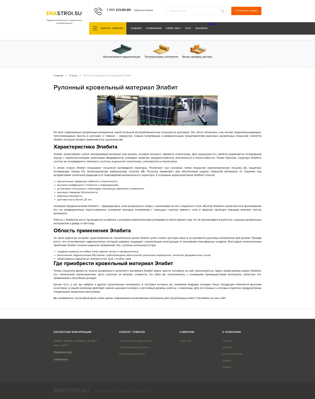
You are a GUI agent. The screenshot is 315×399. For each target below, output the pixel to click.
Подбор (226, 367)
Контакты (202, 28)
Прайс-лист (173, 28)
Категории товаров (232, 354)
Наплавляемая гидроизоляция (135, 340)
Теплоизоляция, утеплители (134, 347)
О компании (154, 28)
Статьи (212, 24)
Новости (226, 360)
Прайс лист (185, 340)
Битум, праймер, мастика (132, 354)
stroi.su (64, 13)
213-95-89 (118, 10)
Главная (136, 28)
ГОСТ (188, 28)
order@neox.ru (61, 359)
